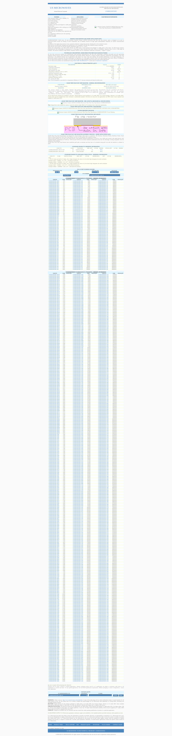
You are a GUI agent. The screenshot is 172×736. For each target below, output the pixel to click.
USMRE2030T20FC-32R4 (54, 672)
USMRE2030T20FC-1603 (103, 448)
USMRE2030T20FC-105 (103, 248)
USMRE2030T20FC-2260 (78, 400)
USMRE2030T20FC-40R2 (78, 281)
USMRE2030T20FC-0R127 (54, 290)
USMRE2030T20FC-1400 (78, 368)
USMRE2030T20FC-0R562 (54, 395)
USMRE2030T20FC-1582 (103, 287)
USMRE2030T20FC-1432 (103, 281)
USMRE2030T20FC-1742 (103, 294)
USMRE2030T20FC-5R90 (54, 557)
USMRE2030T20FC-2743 (103, 486)
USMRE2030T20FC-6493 (103, 549)
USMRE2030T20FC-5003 (103, 529)
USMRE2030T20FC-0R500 (54, 385)
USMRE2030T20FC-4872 (103, 367)
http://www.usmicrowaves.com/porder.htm (73, 700)
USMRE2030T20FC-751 (78, 228)
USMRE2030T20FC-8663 (103, 569)
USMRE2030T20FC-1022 (78, 668)
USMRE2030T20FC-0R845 (54, 423)
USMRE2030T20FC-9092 (103, 412)
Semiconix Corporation (101, 60)
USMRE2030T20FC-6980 (78, 483)
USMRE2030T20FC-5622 (103, 379)
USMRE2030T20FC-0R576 (54, 396)
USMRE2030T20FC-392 (78, 252)
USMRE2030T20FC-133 (103, 182)
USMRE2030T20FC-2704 (103, 644)
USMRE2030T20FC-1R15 (54, 442)
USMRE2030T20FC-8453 (103, 567)
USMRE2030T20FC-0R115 (54, 283)
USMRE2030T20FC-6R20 (54, 562)
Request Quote (85, 724)
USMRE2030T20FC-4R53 (54, 536)
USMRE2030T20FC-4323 (103, 518)
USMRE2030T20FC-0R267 (54, 339)
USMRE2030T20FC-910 (78, 196)
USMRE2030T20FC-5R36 (54, 550)
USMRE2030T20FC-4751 (78, 613)
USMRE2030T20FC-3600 (78, 433)
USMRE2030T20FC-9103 (103, 573)
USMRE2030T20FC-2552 (103, 321)
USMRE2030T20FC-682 (78, 262)
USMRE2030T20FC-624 (103, 241)
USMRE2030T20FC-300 (53, 266)
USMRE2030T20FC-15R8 (54, 622)
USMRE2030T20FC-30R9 (54, 669)
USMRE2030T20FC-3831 (78, 597)
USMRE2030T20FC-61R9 (78, 314)
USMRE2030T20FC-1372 (103, 279)
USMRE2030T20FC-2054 (103, 625)
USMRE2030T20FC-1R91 (54, 476)
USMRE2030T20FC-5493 (103, 536)
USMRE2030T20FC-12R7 (54, 609)
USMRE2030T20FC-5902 (103, 382)
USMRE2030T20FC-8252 (103, 406)
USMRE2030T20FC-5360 (78, 463)
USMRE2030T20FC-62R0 (78, 315)
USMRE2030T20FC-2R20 (54, 484)
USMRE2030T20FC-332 (78, 249)
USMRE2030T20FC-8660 (78, 497)
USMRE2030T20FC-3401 (78, 588)
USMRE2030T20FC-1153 (103, 427)
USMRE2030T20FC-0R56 (54, 207)
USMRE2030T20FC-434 (103, 234)
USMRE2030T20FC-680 (78, 192)
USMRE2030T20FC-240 (53, 263)
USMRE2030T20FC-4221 (78, 604)
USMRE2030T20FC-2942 (103, 330)
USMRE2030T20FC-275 (103, 262)
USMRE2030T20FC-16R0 (54, 623)
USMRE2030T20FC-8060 (78, 491)
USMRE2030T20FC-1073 (103, 423)
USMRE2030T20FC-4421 (78, 608)
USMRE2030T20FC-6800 (78, 480)
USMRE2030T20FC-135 (103, 252)
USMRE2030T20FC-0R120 (54, 286)
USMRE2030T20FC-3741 (78, 595)
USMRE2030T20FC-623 (103, 206)
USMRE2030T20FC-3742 (103, 347)
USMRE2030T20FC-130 (53, 255)
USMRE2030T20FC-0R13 (54, 185)
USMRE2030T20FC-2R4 (54, 228)
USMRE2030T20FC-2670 (78, 412)
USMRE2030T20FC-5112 (103, 372)
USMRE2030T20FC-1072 (78, 671)
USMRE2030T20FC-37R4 (78, 276)
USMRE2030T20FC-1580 (78, 375)
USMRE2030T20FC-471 (78, 220)
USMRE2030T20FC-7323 (103, 557)
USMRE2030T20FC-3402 (103, 340)
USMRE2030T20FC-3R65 (54, 521)
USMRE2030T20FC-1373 (103, 438)
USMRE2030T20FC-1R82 (54, 473)
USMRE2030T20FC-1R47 (54, 458)
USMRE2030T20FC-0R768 (54, 416)
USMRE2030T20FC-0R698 (54, 410)
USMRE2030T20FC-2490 (78, 407)
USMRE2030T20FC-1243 (103, 433)
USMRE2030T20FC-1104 (103, 584)
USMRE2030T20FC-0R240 (54, 332)
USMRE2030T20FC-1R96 (54, 477)
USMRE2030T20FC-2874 (103, 648)
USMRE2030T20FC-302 (78, 248)
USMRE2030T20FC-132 (78, 237)
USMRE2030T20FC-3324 (103, 658)
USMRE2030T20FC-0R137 (54, 294)
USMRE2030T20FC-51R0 (78, 300)
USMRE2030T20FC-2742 (103, 326)
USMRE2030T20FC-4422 (103, 360)
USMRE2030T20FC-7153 (103, 556)
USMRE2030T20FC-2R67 (54, 498)
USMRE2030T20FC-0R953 (54, 431)
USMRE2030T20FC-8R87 (54, 585)
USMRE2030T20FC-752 (78, 263)
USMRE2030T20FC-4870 (78, 455)
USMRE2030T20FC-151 (78, 203)
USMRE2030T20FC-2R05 (54, 480)
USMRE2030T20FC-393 (103, 197)
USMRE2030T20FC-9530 (78, 504)
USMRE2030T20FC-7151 (78, 644)
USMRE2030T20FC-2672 (103, 323)
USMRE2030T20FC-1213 (103, 431)
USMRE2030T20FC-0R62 (54, 209)
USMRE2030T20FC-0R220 (54, 325)
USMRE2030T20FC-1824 (103, 618)
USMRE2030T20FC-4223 (103, 515)
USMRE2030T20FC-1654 (103, 611)
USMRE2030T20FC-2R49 (54, 494)
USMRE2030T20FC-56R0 (78, 307)
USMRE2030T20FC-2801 (78, 576)
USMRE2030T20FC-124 (103, 216)
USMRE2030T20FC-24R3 (54, 653)
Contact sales (117, 724)
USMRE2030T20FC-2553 (103, 480)
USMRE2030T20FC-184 (103, 221)
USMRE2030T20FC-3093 (103, 494)
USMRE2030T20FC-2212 (103, 311)
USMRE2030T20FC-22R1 (54, 646)
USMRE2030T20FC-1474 (103, 602)
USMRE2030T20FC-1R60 (54, 463)
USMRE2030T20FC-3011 (78, 581)
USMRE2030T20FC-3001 (78, 580)
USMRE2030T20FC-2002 (103, 304)
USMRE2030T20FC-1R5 (54, 221)
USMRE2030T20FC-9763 (103, 577)
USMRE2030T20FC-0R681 (54, 409)
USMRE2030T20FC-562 (78, 259)
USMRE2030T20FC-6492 (103, 389)
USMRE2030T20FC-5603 (103, 538)
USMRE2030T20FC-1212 (78, 679)
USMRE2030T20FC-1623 (103, 449)
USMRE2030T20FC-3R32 (54, 514)
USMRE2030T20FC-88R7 (78, 339)
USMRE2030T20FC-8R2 (54, 248)
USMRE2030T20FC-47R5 (78, 294)
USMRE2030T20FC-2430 (78, 406)
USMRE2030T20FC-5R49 (54, 552)
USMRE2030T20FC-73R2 (78, 326)
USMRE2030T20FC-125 (103, 251)
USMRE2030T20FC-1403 (103, 440)
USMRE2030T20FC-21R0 (54, 641)
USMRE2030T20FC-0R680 (54, 407)
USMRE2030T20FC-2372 (103, 315)
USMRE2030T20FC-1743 (103, 454)
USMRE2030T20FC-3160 (78, 424)
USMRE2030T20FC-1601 (78, 536)
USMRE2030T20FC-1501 (78, 532)
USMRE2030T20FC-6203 (103, 546)
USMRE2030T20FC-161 (78, 204)
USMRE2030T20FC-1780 (78, 384)
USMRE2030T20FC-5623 (103, 539)
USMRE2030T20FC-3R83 (54, 524)
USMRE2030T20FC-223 (103, 189)
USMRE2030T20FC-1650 (78, 379)
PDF (78, 724)
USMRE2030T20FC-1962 (103, 302)
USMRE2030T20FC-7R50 (54, 574)
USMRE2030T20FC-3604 (103, 664)
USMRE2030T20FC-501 (78, 221)
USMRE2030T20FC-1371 (78, 527)
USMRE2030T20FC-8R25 (54, 581)
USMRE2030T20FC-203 (103, 188)
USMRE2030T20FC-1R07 (54, 438)
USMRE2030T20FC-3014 (103, 653)
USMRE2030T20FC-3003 (103, 491)
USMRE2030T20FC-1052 (78, 669)
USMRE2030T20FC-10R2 (54, 595)
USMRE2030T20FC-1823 (103, 458)
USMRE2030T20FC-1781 (78, 543)
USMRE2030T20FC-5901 (78, 630)
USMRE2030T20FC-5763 (103, 541)
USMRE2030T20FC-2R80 (54, 503)
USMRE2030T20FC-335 (103, 265)
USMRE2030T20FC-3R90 (54, 525)
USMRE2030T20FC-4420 (78, 448)
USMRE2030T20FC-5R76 (54, 556)
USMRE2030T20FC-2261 (78, 560)
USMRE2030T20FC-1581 (78, 535)
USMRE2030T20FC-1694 (103, 612)
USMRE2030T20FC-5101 (78, 619)
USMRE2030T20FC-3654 (103, 665)
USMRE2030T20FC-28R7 (54, 664)
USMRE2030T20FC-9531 (78, 664)
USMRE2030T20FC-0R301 (54, 349)
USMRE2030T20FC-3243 (103, 497)
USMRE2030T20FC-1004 (103, 578)
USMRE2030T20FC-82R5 (78, 335)
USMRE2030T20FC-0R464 (54, 378)
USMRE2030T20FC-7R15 (54, 571)
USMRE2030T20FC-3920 (78, 440)
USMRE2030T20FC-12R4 (54, 608)
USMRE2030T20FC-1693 (103, 452)
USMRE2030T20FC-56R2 (78, 308)
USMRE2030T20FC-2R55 (54, 496)
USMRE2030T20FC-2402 (103, 316)
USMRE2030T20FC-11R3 (54, 601)
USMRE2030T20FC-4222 (103, 356)
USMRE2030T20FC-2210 (78, 399)
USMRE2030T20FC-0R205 (54, 321)
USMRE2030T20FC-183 (103, 186)
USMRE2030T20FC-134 (103, 217)
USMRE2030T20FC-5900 (78, 470)
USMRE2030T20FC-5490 (78, 465)
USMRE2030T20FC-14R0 (54, 615)
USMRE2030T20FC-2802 (103, 328)
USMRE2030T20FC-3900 (78, 438)
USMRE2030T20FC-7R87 (54, 577)
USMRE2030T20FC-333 (103, 195)
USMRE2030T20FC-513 (103, 203)
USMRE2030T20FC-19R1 (54, 636)
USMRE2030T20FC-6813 (103, 553)
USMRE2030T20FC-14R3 (54, 616)
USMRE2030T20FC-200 (53, 260)
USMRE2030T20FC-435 (103, 269)
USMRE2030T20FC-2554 (103, 640)
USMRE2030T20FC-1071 (78, 511)
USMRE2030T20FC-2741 (78, 574)
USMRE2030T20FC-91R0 (78, 342)
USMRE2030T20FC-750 (78, 193)
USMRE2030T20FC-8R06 (54, 578)
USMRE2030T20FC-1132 (78, 674)
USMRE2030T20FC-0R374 (54, 363)
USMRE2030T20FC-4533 (103, 521)
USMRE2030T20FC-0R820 (54, 420)
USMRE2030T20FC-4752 (103, 365)
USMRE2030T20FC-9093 (103, 571)
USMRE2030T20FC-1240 (78, 361)
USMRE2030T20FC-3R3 (54, 232)
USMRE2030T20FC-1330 (78, 365)
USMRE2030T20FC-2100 (78, 395)
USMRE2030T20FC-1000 (78, 347)
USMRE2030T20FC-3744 (103, 667)
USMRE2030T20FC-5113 (103, 532)
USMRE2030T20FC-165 (103, 255)
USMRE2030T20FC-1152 (78, 675)
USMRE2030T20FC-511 (78, 223)
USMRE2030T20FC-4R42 (54, 535)
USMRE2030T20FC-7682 (103, 400)
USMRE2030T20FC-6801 (78, 640)
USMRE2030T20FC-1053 (103, 421)
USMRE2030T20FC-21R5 (54, 643)
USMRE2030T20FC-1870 (78, 388)
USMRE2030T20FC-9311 (78, 662)
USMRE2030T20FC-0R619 (54, 400)
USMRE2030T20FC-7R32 (54, 573)
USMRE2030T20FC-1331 (78, 525)
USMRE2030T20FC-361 (78, 216)
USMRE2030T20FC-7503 (103, 559)
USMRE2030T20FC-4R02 (54, 528)
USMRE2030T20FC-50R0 (78, 298)
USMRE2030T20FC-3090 (78, 423)
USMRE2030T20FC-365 (103, 266)
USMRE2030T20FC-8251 (78, 654)
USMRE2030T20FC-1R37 (54, 454)
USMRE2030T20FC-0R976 (54, 433)
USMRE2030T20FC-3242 (103, 337)
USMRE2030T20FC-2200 (78, 398)
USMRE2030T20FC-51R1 (78, 301)
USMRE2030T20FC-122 (78, 235)
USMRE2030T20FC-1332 (103, 277)
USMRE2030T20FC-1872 (103, 300)
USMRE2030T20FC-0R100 (54, 274)
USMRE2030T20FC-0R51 (54, 206)
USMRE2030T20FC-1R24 (54, 448)
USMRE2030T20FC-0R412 (54, 370)
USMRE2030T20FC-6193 (103, 545)
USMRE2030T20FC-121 (78, 200)
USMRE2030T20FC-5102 (103, 371)
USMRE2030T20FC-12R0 (54, 605)
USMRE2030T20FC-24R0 (54, 651)
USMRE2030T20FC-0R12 (54, 183)
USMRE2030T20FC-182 (78, 241)
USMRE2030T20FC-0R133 (54, 293)
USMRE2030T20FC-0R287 (54, 344)
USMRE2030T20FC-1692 (103, 293)
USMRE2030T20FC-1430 (78, 370)
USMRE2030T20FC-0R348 (54, 357)
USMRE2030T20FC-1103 (103, 424)
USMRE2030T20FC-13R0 (54, 611)
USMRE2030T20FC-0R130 (54, 291)
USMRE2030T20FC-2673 (103, 483)
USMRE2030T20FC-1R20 (54, 445)
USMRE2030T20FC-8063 (103, 563)
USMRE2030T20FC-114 (103, 214)
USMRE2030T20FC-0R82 (54, 213)
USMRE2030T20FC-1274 (103, 594)
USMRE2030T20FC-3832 (103, 349)
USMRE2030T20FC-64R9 (78, 318)
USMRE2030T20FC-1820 (78, 386)
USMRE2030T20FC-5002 (103, 370)
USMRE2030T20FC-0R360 (54, 360)
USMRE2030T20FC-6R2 (54, 244)
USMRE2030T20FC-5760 (78, 469)
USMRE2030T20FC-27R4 (54, 661)
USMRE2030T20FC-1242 (78, 681)
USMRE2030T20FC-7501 (78, 647)
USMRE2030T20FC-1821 (78, 546)
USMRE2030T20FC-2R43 (54, 493)
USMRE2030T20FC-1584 (103, 606)
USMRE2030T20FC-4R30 (54, 532)
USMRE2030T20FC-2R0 (54, 225)
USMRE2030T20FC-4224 (103, 675)
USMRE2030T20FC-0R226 (54, 328)
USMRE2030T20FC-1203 (103, 430)
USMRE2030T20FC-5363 (103, 535)
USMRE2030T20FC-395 (103, 267)
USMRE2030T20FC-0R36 (54, 199)
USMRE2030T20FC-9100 (78, 501)
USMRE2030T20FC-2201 (78, 557)
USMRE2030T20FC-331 (78, 214)
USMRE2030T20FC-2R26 (54, 487)
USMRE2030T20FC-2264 (103, 632)
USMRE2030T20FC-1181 (78, 517)
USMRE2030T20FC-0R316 (54, 351)
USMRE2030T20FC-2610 (78, 410)
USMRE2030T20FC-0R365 (54, 361)
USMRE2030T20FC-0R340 (54, 356)
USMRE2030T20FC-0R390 (54, 365)
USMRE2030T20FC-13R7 (54, 613)
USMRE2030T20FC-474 (103, 235)
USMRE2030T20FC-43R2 (78, 287)
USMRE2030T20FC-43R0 (78, 286)
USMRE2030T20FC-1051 (78, 510)
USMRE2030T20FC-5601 (78, 626)
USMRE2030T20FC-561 (78, 224)
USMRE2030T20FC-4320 (78, 447)
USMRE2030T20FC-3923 (103, 511)
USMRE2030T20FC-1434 (103, 601)
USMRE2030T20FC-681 (78, 227)
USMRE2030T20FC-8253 (103, 566)
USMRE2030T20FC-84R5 (78, 336)
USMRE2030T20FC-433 (103, 199)
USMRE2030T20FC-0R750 (54, 414)
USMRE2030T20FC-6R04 (54, 559)
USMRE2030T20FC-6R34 (54, 563)
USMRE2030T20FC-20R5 (54, 640)
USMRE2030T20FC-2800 (78, 416)
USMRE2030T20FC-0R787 (54, 417)
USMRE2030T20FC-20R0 (54, 639)
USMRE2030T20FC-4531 (78, 609)
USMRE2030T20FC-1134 (103, 585)
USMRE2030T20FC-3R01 (54, 508)
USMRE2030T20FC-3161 (78, 584)
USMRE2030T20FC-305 (103, 263)
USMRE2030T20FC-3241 (78, 585)
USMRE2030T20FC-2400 (78, 405)
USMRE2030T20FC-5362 (103, 375)
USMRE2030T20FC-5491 (78, 625)
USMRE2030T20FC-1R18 (54, 444)
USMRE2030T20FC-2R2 (54, 227)
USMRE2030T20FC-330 (53, 267)
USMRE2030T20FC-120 (53, 253)
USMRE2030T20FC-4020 (78, 441)
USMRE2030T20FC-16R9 (54, 627)
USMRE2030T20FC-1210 (78, 360)
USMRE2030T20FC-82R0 (78, 333)
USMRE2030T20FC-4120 (78, 442)
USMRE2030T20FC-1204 (103, 590)
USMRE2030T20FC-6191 (78, 633)
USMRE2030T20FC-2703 (103, 484)
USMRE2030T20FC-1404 (103, 599)
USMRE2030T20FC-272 (78, 246)
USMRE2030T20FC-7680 (78, 489)
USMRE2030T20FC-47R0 (78, 293)
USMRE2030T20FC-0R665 (54, 406)
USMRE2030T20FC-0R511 (54, 388)
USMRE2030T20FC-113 (78, 269)
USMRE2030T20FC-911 (78, 231)
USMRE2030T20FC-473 (103, 200)
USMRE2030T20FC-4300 (78, 445)
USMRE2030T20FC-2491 (78, 567)
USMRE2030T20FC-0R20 (54, 190)
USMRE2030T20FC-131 (78, 202)
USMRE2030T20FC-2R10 (54, 482)
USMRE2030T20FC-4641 (78, 611)
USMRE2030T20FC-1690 (78, 381)
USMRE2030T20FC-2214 (103, 630)
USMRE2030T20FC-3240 (78, 426)
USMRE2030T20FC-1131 (78, 514)
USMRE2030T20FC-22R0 (54, 644)
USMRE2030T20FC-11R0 (54, 599)
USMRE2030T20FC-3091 (78, 583)
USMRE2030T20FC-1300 (78, 364)
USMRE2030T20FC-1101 (78, 513)
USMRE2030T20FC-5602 (103, 378)
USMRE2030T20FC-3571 (78, 591)
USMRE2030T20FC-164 (103, 220)
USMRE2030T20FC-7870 (78, 490)
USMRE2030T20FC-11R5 (54, 602)
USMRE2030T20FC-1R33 (54, 452)
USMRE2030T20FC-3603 (103, 504)
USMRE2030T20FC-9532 (103, 416)
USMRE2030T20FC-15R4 (54, 620)
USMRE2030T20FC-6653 (103, 550)
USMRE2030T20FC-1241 (78, 521)
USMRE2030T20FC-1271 (78, 522)
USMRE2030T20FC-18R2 (54, 633)
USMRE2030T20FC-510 (78, 188)
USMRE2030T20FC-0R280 (54, 343)
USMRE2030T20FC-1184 (103, 588)
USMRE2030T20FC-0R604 (54, 399)
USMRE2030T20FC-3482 (103, 342)
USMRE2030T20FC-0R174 (54, 309)
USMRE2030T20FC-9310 (78, 503)
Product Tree (58, 724)
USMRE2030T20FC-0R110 (54, 280)
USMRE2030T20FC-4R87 (54, 542)
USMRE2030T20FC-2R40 (54, 491)
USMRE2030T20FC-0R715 (54, 412)
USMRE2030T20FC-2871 (78, 577)
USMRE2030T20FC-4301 (78, 605)
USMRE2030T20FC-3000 (78, 420)
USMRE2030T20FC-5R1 (54, 241)
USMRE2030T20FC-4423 (103, 520)
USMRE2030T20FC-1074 (103, 583)
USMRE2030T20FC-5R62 (54, 555)
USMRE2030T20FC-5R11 (54, 548)
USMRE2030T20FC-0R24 (54, 193)
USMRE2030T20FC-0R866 (54, 424)
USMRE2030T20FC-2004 (103, 623)
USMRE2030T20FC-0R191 (54, 316)
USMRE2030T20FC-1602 (103, 288)
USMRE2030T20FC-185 (103, 256)
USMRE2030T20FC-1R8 (54, 224)
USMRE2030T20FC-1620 (78, 378)
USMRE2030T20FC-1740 (78, 382)
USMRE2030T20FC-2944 (103, 650)
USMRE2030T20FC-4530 (78, 449)
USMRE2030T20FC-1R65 (54, 466)
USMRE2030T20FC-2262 (103, 312)
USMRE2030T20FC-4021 (78, 601)
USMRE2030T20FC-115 (103, 249)
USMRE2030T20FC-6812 (103, 393)
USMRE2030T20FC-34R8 (54, 676)
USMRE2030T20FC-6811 (78, 641)
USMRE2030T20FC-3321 (78, 587)
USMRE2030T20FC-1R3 (54, 220)
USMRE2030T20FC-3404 (103, 660)
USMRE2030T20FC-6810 (78, 482)
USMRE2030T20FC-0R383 (54, 364)
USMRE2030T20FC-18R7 (54, 634)
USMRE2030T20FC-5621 (78, 627)
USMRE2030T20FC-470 (78, 185)
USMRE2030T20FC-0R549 (54, 392)
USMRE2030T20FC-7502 (103, 399)
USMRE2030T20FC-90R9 (78, 340)
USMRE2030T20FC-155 (103, 253)
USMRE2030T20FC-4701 (78, 612)
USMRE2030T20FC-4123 (103, 514)
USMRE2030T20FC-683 (103, 207)
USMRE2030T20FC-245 (103, 260)
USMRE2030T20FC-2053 (103, 465)
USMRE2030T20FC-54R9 (78, 305)
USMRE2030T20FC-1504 (103, 604)
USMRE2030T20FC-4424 (103, 679)
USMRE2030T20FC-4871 (78, 615)
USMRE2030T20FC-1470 (78, 371)
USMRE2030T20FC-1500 (78, 372)
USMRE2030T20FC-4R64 (54, 538)
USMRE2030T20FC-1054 (103, 581)
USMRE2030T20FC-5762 (103, 381)
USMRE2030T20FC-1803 (103, 456)
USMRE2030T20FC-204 (103, 223)
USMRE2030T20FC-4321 (78, 606)
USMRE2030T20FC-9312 (103, 414)
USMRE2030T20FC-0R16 (54, 188)
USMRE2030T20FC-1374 (103, 598)
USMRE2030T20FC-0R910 (54, 428)
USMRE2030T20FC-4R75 (54, 541)
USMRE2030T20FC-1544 (103, 605)
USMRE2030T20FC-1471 (78, 531)
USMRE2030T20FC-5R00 (54, 545)
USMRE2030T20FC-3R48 (54, 517)
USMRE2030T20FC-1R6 (54, 223)
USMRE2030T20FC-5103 (103, 531)
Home (50, 724)
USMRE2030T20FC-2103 (103, 466)
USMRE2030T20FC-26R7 (54, 658)
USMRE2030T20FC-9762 (103, 417)
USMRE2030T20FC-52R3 (78, 302)
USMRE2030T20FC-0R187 (54, 315)
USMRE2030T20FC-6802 (103, 392)
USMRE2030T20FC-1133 (103, 426)
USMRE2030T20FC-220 (53, 262)
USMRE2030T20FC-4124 (103, 674)
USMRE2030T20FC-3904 (103, 669)
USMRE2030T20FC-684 (103, 242)
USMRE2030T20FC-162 (78, 239)
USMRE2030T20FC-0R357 (54, 358)
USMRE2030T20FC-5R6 (54, 242)
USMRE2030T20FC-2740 (78, 414)
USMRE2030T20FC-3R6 (54, 234)
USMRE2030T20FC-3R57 (54, 518)
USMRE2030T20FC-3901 (78, 598)
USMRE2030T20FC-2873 (103, 489)
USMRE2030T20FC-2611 (78, 570)
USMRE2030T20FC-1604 (103, 608)
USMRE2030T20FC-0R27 (54, 195)
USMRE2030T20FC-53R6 (78, 304)
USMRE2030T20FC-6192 (103, 385)
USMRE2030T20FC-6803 (103, 552)
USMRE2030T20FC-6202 (103, 386)
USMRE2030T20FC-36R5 (78, 274)
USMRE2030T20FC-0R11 (54, 182)
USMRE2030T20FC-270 (53, 265)
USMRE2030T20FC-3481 (78, 590)
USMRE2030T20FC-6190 (78, 473)
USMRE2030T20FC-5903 (103, 542)
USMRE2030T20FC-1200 (78, 358)
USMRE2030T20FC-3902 (103, 350)
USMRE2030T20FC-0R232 (54, 329)
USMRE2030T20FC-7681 (78, 648)
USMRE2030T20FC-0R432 (54, 374)
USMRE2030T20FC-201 (78, 207)
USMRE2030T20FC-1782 (103, 295)
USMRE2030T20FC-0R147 (54, 298)
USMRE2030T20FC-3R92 (54, 527)
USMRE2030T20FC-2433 (103, 477)
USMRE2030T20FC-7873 (103, 562)
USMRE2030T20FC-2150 (78, 396)
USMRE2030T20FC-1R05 (54, 437)
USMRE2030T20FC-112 (78, 234)
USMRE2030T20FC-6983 (103, 555)
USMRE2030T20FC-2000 (78, 392)
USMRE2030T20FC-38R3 (78, 277)
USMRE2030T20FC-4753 (103, 525)
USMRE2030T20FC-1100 (78, 353)
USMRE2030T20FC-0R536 (54, 391)
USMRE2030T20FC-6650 (78, 479)
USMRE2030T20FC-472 (78, 255)
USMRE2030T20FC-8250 (78, 494)
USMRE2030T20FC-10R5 (54, 597)
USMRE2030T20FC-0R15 (54, 186)
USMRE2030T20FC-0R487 (54, 382)
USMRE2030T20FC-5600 (78, 466)
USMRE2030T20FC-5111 (78, 620)
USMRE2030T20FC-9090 (78, 500)
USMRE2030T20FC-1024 (103, 580)
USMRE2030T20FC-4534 (103, 681)
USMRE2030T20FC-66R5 (78, 319)
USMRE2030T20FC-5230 (78, 462)
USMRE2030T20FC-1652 (103, 291)
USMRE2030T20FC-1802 (103, 297)
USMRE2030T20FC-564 (103, 239)
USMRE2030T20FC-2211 (78, 559)
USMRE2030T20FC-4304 (103, 676)
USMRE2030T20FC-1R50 (54, 459)
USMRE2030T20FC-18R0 (54, 632)
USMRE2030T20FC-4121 (78, 602)
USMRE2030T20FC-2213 (103, 470)
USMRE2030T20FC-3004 (103, 651)
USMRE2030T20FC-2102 (103, 307)
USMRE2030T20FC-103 (78, 267)
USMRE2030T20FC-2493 (103, 479)
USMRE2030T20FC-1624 (103, 609)
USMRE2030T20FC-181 (78, 206)
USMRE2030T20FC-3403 (103, 500)
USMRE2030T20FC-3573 (103, 503)
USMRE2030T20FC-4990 (78, 456)
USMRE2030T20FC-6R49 (54, 564)
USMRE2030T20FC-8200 (78, 493)
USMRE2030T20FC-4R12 (54, 529)
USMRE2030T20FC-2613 (103, 482)
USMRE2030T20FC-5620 (78, 468)
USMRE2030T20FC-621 (78, 225)
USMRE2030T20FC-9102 (103, 413)
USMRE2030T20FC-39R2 (78, 280)
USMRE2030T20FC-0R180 (54, 312)
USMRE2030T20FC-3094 (103, 654)
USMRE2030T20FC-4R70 (54, 539)
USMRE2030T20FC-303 (103, 193)
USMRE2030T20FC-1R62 (54, 465)
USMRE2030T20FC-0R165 (54, 307)
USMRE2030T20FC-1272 (103, 274)
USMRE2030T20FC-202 (78, 242)
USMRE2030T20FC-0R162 (54, 305)
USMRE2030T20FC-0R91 (54, 214)
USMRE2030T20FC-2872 (103, 329)
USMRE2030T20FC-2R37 (54, 490)
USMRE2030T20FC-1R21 (54, 447)
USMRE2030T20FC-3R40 (54, 515)
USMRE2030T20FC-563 (103, 204)
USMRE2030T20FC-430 (78, 183)
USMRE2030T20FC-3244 (103, 657)
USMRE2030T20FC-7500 (78, 487)
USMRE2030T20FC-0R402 (54, 368)
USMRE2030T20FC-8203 (103, 564)
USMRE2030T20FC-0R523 (54, 389)
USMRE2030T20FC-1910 (78, 389)
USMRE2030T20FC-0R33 (54, 197)
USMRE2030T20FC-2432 (103, 318)
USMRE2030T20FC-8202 (103, 405)
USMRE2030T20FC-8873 (103, 570)
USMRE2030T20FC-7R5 (54, 246)
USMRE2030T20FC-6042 (103, 384)
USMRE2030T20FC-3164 (103, 655)
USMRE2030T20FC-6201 (78, 634)
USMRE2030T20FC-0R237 (54, 330)
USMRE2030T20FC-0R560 (54, 393)
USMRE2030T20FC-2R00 (54, 479)
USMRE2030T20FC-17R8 (54, 630)
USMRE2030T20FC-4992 (103, 368)
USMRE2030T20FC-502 (78, 256)
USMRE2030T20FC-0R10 (54, 181)
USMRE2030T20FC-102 (78, 232)
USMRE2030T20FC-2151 (78, 556)
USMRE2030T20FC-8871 (78, 658)
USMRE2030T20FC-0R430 (54, 372)
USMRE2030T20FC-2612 (103, 322)
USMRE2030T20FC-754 (103, 244)
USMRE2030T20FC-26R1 (54, 657)
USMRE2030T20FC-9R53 (54, 591)
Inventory (96, 724)
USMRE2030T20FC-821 (78, 230)
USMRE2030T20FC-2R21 (54, 486)
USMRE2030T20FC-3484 (103, 661)
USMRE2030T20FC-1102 (78, 672)
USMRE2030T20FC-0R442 (54, 375)
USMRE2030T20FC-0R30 (54, 196)
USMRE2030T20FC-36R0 (54, 679)
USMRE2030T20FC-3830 (78, 437)
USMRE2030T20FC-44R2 (78, 288)
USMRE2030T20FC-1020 (78, 349)
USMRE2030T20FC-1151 (78, 515)
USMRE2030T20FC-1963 (103, 462)
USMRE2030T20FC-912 (78, 266)
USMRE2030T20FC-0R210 (54, 322)
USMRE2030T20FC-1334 (103, 597)
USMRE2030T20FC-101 (78, 197)
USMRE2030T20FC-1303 (103, 435)
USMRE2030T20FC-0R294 (54, 346)
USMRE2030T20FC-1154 (103, 587)
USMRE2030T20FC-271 (78, 211)
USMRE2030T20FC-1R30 (54, 451)
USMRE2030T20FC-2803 (103, 487)
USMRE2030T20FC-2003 (103, 463)
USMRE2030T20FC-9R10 (54, 588)
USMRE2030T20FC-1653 (103, 451)
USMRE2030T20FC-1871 (78, 548)
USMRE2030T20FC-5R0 (54, 239)
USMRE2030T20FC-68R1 (78, 322)
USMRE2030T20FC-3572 (103, 343)
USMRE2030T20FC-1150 (78, 356)
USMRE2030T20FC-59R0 (78, 311)
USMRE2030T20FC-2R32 (54, 489)
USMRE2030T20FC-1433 (103, 441)
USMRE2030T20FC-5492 (103, 377)
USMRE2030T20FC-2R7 (54, 230)
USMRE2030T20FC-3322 (103, 339)
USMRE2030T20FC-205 (103, 258)
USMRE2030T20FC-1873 (103, 459)
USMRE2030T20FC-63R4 (78, 316)
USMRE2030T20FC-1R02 (54, 435)
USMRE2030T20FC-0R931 (54, 430)
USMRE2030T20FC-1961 (78, 550)
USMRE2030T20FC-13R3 (54, 612)
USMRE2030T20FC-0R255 (54, 336)
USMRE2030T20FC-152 (78, 238)
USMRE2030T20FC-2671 (78, 571)
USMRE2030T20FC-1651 (78, 539)
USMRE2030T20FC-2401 (78, 564)
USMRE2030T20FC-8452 (103, 407)
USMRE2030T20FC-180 (53, 259)
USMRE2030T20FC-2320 (78, 402)
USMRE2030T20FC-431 (78, 218)
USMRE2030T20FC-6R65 (54, 566)
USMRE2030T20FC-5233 (103, 534)
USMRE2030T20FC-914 (103, 246)
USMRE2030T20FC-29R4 (54, 665)
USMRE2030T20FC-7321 (78, 646)
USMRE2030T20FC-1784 (103, 615)
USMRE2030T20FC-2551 (78, 569)
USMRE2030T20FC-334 (103, 230)
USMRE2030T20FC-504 (103, 237)
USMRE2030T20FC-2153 (103, 468)
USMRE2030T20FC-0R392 (54, 367)
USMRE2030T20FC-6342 (103, 388)
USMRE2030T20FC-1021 (78, 508)
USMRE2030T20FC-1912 (103, 301)
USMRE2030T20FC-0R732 (54, 413)
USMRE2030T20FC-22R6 (54, 647)
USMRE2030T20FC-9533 (103, 576)
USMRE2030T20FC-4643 (103, 522)
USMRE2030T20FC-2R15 (54, 483)
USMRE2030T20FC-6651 (78, 639)
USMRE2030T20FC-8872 (103, 410)
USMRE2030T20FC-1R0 (54, 216)
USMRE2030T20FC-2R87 (54, 504)
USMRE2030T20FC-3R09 (54, 510)
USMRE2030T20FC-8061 (78, 651)
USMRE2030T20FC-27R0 (54, 660)
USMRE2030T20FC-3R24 (54, 513)
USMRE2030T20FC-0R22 (54, 192)
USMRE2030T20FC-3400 (78, 428)
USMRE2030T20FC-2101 (78, 555)
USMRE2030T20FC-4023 (103, 513)
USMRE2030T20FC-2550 (78, 409)
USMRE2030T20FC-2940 (78, 419)
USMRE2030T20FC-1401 (78, 528)
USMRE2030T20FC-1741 (78, 542)
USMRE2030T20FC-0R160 (54, 304)
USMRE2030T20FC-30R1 (54, 668)
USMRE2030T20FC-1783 (103, 455)
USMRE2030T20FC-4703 (103, 524)
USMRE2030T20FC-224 (103, 224)
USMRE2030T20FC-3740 (78, 435)
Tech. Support (70, 724)
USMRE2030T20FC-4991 (78, 616)
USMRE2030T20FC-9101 (78, 661)
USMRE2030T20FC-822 (78, 265)
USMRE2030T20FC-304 (103, 228)
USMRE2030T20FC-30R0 (54, 667)
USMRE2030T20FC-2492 (103, 319)
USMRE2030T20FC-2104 (103, 626)
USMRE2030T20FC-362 (78, 251)
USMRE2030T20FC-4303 (103, 517)
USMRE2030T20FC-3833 (103, 508)
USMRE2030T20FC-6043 (103, 543)
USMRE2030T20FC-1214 (103, 591)
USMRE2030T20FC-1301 (78, 524)
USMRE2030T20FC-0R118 (54, 284)
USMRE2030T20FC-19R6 (54, 637)
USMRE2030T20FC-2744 (103, 646)
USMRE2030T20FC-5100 (78, 459)
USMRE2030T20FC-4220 (78, 444)
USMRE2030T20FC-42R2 (78, 284)
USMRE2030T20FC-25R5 (54, 655)
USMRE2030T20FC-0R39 (54, 200)
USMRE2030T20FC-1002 (78, 667)
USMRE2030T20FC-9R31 (54, 590)
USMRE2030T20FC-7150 (78, 484)
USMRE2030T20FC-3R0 (54, 231)
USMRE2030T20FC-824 (103, 245)
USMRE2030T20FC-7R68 (54, 576)
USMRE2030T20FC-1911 (78, 549)
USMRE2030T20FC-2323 (103, 473)
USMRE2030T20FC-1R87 (54, 475)
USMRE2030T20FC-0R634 (54, 403)
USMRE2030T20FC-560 (78, 189)
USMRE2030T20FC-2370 (78, 403)
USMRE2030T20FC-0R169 (54, 308)
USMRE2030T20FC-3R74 (54, 522)
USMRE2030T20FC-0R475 (54, 381)
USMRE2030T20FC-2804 (103, 647)
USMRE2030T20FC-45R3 (78, 290)
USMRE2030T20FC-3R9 (54, 235)
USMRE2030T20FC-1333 (103, 437)
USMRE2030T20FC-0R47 (54, 203)
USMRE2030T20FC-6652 (103, 391)
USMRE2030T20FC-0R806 (54, 419)
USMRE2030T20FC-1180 (78, 357)
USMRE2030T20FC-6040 (78, 472)
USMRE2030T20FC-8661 (78, 657)
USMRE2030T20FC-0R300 (54, 347)
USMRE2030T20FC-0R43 (54, 202)
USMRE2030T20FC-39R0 (78, 279)
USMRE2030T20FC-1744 (103, 613)
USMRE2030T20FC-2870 (78, 417)
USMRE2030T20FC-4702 (103, 364)
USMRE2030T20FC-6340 (78, 476)
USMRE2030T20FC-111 (78, 199)
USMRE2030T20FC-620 (78, 190)
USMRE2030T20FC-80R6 (78, 332)
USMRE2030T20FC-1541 (78, 534)
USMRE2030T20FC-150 (53, 256)
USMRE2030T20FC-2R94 (54, 506)
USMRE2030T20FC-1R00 (54, 434)
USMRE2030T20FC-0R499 (54, 384)
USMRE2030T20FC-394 (103, 232)
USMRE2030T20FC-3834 (103, 668)
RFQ (101, 149)
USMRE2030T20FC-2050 (78, 393)
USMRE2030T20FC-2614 (103, 641)
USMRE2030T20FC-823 (103, 210)
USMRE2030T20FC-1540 (78, 374)
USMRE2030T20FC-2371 (78, 563)
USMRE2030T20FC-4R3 (54, 237)
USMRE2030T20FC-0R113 (54, 281)
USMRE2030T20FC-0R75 (54, 211)
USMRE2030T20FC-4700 (78, 452)
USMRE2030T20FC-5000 (78, 458)
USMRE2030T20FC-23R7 (54, 650)
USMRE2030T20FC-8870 (78, 498)
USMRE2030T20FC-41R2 (78, 283)
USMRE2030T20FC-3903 (103, 510)
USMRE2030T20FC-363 (103, 196)
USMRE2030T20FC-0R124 (54, 288)
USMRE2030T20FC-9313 (103, 574)
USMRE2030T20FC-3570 (78, 431)
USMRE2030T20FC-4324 (103, 678)
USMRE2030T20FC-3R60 (54, 520)
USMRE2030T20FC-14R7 (54, 618)
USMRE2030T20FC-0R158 (54, 302)
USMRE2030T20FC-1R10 (54, 440)
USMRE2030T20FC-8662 (103, 409)
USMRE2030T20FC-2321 (78, 562)
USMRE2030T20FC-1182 (78, 676)
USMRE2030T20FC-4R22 (54, 531)
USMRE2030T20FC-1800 (78, 385)
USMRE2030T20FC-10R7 (54, 598)
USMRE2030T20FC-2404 (103, 636)
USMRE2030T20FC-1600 (78, 377)
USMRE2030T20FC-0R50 (54, 204)
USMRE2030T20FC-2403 (103, 476)
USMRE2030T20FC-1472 (103, 283)
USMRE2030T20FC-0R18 (54, 189)
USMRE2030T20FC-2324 (103, 633)
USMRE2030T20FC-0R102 (54, 276)
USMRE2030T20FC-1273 (103, 434)
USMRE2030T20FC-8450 (78, 496)
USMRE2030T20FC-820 (78, 195)
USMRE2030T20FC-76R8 (78, 329)
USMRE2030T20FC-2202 (103, 309)
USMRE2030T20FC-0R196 (54, 318)
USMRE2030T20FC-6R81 (54, 569)
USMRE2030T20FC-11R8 (54, 604)
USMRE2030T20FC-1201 (78, 518)
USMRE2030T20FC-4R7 (54, 238)
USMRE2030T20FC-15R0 (54, 619)
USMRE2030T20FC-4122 (103, 354)
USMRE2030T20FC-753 (103, 209)
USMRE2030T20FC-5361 (78, 623)
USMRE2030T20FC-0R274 (54, 342)
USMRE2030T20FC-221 (78, 209)
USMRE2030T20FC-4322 (103, 358)
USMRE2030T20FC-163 (103, 185)
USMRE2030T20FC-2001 (78, 552)
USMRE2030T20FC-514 (103, 238)
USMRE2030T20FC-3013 (103, 493)
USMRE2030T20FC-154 (103, 218)
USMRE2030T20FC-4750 (78, 454)
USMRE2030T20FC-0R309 (54, 350)
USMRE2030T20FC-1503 (103, 444)
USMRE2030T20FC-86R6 (78, 337)
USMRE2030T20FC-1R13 (54, 441)
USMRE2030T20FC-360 (78, 181)
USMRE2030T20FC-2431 (78, 566)
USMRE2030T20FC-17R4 (54, 629)
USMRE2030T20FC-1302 (103, 276)
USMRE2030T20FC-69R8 (78, 323)
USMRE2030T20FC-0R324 (54, 353)
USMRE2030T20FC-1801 (78, 545)
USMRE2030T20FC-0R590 (54, 398)
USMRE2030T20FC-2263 (103, 472)
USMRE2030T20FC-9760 (78, 506)
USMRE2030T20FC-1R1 (54, 217)
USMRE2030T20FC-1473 (103, 442)
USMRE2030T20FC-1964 (103, 622)
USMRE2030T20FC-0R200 (54, 319)
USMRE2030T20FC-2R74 (54, 501)
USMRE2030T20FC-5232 (103, 374)
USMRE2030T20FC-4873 (103, 527)
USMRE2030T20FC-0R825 (54, 421)
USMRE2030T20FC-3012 (103, 333)
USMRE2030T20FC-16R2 (54, 625)
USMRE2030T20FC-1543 (103, 445)
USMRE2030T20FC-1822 (103, 298)
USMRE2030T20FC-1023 (103, 420)
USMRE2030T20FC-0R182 (54, 314)
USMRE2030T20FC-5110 (78, 461)
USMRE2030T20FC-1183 (103, 428)
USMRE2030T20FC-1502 (103, 284)
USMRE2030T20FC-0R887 (54, 426)
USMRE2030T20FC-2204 (103, 629)
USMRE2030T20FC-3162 (103, 336)
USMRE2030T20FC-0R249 (54, 335)
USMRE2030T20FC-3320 (78, 427)
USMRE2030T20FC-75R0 (78, 328)
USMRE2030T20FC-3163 (103, 496)
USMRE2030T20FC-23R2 (54, 648)
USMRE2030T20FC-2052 (103, 305)
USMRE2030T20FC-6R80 (54, 567)
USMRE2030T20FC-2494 (103, 639)
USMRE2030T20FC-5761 (78, 629)
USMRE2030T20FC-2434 (103, 637)
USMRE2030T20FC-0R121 (54, 287)
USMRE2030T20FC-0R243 (54, 333)
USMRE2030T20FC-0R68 (54, 210)
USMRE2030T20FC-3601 (78, 592)
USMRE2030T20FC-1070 (78, 351)
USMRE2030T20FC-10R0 (54, 594)
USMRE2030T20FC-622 (78, 260)
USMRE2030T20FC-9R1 (54, 249)
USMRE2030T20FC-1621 (78, 538)
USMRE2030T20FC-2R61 (54, 497)
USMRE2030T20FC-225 (103, 259)
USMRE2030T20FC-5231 (78, 622)
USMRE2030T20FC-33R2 (54, 674)
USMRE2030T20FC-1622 (103, 290)
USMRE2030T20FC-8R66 (54, 584)
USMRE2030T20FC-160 (53, 258)
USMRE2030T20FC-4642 (103, 363)
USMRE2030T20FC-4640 (78, 451)
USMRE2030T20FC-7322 (103, 398)
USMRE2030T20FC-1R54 (54, 461)
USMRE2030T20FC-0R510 (54, 386)
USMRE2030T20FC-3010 (78, 421)
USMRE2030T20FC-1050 (78, 350)
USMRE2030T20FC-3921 (78, 599)
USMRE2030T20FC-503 (103, 202)
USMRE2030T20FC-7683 (103, 560)
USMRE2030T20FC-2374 (103, 634)
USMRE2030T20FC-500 (78, 186)
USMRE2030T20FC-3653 (103, 506)
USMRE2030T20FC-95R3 (78, 344)
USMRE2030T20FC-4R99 (54, 543)
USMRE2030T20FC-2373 (103, 475)
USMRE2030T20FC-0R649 (54, 405)
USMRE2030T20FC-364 (103, 231)
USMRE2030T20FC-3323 (103, 498)
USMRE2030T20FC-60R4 (78, 312)
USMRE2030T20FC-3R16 (54, 511)
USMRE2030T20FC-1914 (103, 620)
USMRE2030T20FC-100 (53, 251)
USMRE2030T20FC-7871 (78, 650)
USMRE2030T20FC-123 (103, 181)
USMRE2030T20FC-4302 (103, 357)
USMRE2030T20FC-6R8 (54, 245)
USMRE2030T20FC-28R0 (54, 662)
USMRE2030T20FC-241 (78, 210)
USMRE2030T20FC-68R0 (78, 321)
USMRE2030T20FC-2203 (103, 469)
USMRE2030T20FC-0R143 (54, 297)
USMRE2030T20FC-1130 (78, 354)
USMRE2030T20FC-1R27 (54, 449)
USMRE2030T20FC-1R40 (54, 455)
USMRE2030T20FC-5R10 (54, 546)
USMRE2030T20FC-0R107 (54, 279)
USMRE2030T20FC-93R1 (78, 343)
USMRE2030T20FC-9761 (78, 665)
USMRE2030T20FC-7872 (103, 402)
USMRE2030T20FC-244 (103, 225)
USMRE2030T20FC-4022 (103, 353)
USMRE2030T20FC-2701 (78, 573)
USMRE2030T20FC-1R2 (54, 218)
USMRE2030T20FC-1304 (103, 595)
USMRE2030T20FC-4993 (103, 528)
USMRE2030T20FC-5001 (78, 618)
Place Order (106, 724)
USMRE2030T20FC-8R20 (54, 580)
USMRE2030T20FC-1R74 (54, 469)
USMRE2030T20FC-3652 (103, 346)
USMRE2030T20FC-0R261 (54, 337)
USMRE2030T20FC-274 (103, 227)
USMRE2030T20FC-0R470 (54, 379)
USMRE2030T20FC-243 (103, 190)
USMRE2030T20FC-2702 (103, 325)
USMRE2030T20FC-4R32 (54, 534)
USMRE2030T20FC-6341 (78, 636)
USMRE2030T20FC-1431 (78, 529)
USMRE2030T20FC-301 (78, 213)
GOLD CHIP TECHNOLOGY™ (81, 60)
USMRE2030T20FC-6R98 (54, 570)
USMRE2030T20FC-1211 (78, 520)
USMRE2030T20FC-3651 (78, 594)
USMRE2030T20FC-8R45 (54, 583)
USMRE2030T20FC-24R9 (54, 654)
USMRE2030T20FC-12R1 (54, 606)
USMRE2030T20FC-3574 (103, 662)
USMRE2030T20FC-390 (78, 182)
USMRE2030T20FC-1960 (78, 391)
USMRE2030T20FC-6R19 (54, 560)
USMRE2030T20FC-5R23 (54, 549)
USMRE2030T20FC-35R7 (54, 678)
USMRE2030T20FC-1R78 (54, 470)
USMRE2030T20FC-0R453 (54, 377)
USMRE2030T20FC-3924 (103, 671)
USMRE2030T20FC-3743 (103, 507)
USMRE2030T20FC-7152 (103, 396)
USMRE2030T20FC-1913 (103, 461)
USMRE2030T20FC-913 (103, 211)
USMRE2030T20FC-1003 (103, 419)
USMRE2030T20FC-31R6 (54, 671)
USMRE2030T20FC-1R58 (54, 462)
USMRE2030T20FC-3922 (103, 351)
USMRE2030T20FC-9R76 (54, 592)
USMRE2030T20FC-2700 (78, 413)
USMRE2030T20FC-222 (78, 244)
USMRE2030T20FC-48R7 (78, 295)
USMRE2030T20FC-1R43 (54, 456)
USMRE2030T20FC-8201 (78, 653)
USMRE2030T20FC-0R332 (54, 354)
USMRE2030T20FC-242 (78, 245)
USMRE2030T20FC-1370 (78, 367)
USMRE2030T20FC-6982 (103, 395)
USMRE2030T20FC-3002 (103, 332)
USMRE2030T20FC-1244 (103, 592)
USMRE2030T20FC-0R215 (54, 323)
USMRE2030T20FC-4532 (103, 361)
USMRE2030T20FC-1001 (78, 507)
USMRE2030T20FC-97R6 (78, 346)
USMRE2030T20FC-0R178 (54, 311)
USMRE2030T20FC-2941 (78, 578)
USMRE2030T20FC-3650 (78, 434)
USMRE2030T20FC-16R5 (54, 626)
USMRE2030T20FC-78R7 (78, 330)
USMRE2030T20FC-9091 (78, 660)
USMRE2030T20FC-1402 (103, 280)
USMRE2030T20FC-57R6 (78, 309)
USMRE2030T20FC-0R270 (54, 340)
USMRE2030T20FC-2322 (103, 314)
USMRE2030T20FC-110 (53, 252)
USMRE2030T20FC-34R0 (54, 675)
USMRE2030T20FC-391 (78, 217)
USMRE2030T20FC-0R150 (54, 300)
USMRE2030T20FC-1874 (103, 619)
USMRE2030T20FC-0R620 (54, 402)
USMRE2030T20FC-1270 (78, 363)
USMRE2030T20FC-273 (103, 192)
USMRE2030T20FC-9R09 (54, 587)
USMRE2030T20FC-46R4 (78, 291)
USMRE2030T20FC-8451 (78, 655)
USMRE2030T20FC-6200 (78, 475)
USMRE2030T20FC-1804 (103, 616)
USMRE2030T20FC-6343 (103, 548)
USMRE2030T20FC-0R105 (54, 277)
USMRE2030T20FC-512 (78, 258)
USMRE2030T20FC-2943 (103, 490)
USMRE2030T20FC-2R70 (54, 500)
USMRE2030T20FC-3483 (103, 501)
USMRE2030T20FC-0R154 (54, 301)
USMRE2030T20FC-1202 (78, 678)
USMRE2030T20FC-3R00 (54, 507)
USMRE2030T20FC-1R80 (54, 472)
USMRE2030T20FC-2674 (103, 643)
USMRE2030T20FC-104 (103, 213)
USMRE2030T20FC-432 (78, 253)
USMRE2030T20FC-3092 (103, 335)
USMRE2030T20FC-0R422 (54, 371)
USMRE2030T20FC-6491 (78, 637)
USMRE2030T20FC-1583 (103, 447)
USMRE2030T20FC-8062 (103, 403)
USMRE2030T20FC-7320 (78, 486)
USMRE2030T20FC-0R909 (54, 427)
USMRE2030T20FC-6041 (78, 632)
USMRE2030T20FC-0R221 (54, 326)
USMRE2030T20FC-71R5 (78, 325)
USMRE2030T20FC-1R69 (54, 468)
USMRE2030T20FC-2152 (103, 308)
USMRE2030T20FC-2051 (78, 553)
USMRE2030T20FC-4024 (103, 672)
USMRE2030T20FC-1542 (103, 286)
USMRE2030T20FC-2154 (103, 627)
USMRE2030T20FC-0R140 (54, 295)
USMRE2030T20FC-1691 (78, 541)
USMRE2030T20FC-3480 (78, 430)
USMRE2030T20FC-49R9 (78, 297)
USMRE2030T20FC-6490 (78, 477)
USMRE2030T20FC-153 (103, 183)
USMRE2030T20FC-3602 (103, 344)
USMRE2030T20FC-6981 (78, 643)
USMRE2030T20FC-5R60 (54, 553)
